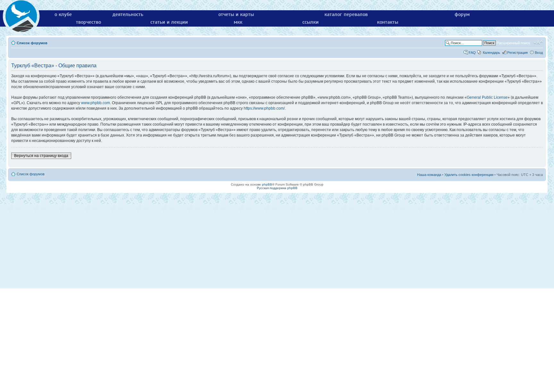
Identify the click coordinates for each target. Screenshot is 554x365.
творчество (88, 22)
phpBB (267, 184)
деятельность (128, 14)
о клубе (63, 14)
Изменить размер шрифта (538, 43)
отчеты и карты (236, 14)
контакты (387, 22)
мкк (238, 22)
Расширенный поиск (513, 43)
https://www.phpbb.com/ (264, 108)
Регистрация (517, 52)
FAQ (472, 52)
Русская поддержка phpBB (277, 188)
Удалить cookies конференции (468, 175)
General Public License (487, 97)
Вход (539, 52)
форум (462, 14)
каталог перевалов (346, 14)
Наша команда (429, 175)
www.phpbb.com (95, 103)
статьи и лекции (169, 22)
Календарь (491, 52)
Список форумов (32, 43)
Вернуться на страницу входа (41, 155)
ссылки (310, 22)
